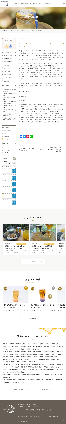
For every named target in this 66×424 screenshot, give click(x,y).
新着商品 (6, 81)
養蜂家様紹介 (5, 85)
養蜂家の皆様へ (18, 389)
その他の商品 (7, 78)
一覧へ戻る (41, 149)
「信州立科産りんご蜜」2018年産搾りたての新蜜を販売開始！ (54, 149)
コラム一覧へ (33, 261)
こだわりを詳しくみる (47, 389)
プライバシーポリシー (39, 416)
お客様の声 (5, 143)
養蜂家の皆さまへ (57, 416)
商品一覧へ (33, 318)
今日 (14, 163)
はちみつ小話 (7, 130)
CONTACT (40, 3)
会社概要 (49, 416)
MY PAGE (25, 3)
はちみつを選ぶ (6, 52)
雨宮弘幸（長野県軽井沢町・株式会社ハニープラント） (9, 120)
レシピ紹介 (7, 136)
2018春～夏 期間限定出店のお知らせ (29, 149)
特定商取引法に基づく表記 (25, 416)
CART (18, 3)
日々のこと (7, 133)
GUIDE (33, 3)
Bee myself (7, 139)
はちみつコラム (6, 127)
